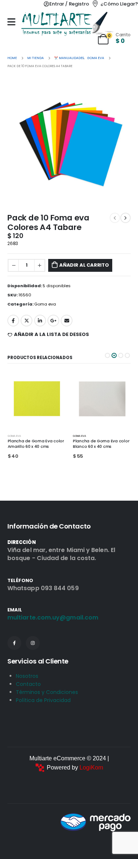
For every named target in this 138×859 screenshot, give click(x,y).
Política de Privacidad (43, 700)
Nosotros (27, 676)
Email (66, 320)
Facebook (13, 320)
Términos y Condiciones (47, 692)
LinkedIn (40, 320)
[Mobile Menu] (11, 21)
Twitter (26, 320)
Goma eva (45, 304)
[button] (107, 355)
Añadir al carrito (84, 265)
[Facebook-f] (14, 643)
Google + (53, 320)
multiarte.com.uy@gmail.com (52, 617)
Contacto (28, 684)
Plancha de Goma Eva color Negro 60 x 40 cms (101, 443)
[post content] (36, 399)
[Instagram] (33, 643)
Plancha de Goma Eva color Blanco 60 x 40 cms (35, 443)
